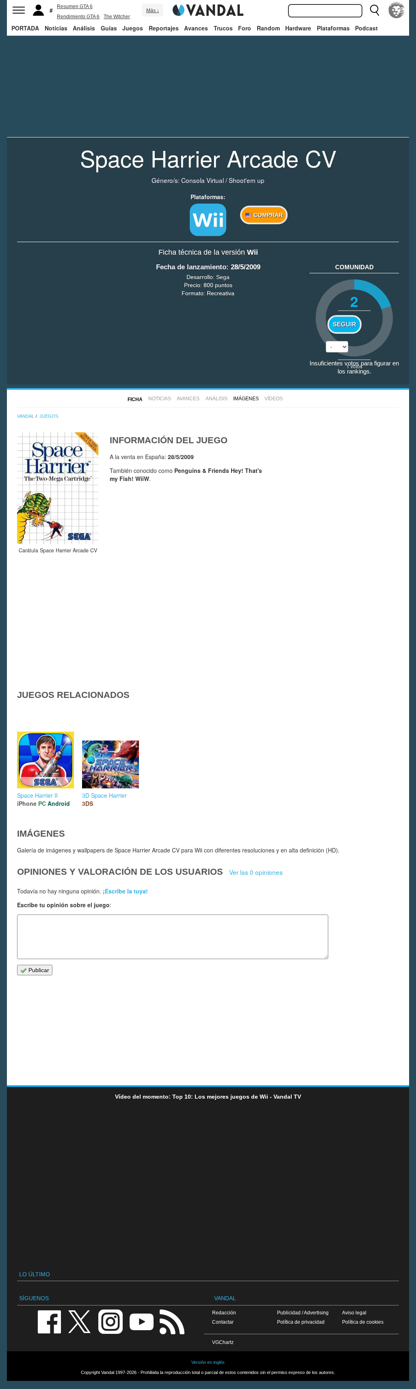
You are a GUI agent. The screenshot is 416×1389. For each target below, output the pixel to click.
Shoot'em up (246, 180)
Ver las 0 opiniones (256, 871)
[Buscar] (374, 10)
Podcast (366, 28)
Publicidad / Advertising (303, 1312)
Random (268, 28)
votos (354, 366)
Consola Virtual (202, 180)
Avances (196, 28)
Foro (244, 28)
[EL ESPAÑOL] (396, 10)
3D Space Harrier (104, 795)
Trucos (223, 28)
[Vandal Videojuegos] (208, 9)
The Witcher (117, 16)
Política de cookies (363, 1322)
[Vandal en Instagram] (111, 1321)
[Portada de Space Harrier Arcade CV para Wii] (57, 488)
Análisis (84, 28)
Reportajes (164, 28)
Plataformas (333, 28)
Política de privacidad (301, 1322)
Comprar (267, 215)
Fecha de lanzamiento (191, 267)
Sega (223, 277)
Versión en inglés (208, 1362)
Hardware (298, 28)
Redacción (224, 1312)
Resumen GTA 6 (75, 6)
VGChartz (223, 1342)
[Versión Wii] (208, 220)
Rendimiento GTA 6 (78, 16)
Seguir (344, 324)
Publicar (38, 970)
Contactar (223, 1322)
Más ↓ (152, 10)
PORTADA (25, 28)
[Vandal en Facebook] (49, 1321)
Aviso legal (354, 1312)
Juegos (132, 28)
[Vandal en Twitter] (80, 1321)
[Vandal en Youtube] (141, 1321)
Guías (109, 28)
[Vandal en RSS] (172, 1321)
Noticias (56, 28)
